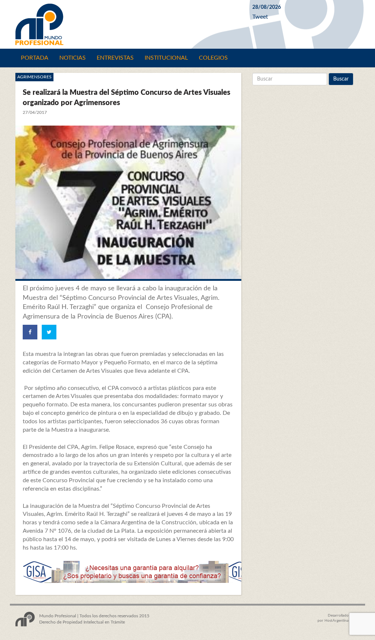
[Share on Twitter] (49, 332)
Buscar (341, 79)
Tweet (260, 17)
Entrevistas (115, 58)
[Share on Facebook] (30, 332)
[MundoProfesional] (128, 24)
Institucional (166, 58)
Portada (34, 58)
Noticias (72, 58)
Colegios (213, 58)
